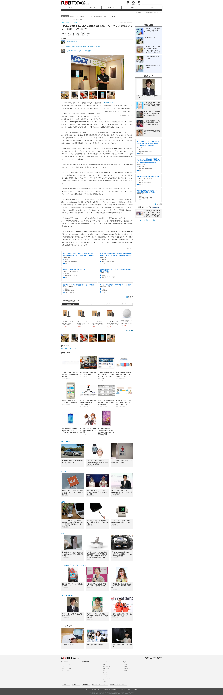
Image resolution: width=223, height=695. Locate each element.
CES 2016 (109, 102)
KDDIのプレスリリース (69, 348)
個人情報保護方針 (113, 689)
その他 (64, 672)
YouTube (154, 657)
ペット (125, 666)
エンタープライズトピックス (73, 565)
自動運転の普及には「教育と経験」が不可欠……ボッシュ (120, 105)
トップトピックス (69, 595)
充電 (63, 502)
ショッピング (65, 670)
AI (91, 16)
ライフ (152, 7)
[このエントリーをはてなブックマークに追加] (88, 34)
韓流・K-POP (106, 666)
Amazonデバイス (70, 304)
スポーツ (105, 672)
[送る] (78, 34)
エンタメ (131, 7)
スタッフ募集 (134, 689)
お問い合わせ (87, 689)
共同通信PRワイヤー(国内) (99, 684)
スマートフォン (66, 664)
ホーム (70, 7)
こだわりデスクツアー (83, 16)
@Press (74, 684)
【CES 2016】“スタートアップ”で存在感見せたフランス (119, 111)
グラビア (105, 674)
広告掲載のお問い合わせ (97, 689)
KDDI (63, 472)
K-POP (114, 16)
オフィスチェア (88, 304)
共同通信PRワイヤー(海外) (117, 684)
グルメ (125, 664)
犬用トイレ (124, 304)
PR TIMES (64, 684)
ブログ (104, 677)
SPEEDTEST (111, 7)
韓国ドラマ (107, 16)
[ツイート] (69, 34)
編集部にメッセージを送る (127, 115)
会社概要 (106, 689)
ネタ (63, 666)
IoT (62, 534)
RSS (161, 657)
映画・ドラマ (106, 664)
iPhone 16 (72, 16)
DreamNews (85, 684)
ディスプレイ (106, 304)
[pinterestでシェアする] (83, 34)
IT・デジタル (91, 7)
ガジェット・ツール (67, 668)
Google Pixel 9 (98, 16)
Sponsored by (123, 296)
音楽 (104, 670)
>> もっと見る (129, 330)
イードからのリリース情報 (124, 689)
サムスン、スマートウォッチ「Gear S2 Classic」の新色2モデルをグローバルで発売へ (128, 108)
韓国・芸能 (106, 668)
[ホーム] (62, 19)
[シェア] (73, 34)
